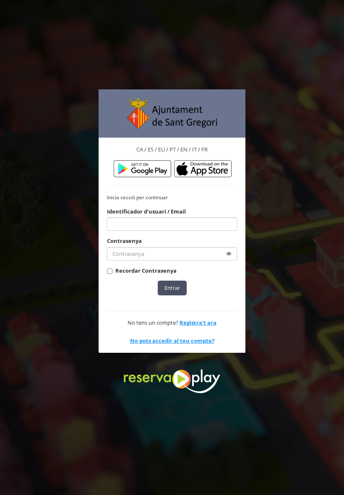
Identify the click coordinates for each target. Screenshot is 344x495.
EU (161, 149)
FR (204, 149)
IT (194, 149)
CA (139, 149)
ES (151, 149)
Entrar (172, 288)
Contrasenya (124, 241)
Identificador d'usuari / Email (146, 211)
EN (184, 149)
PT (172, 149)
